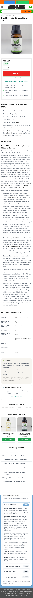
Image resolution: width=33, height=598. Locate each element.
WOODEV (14, 593)
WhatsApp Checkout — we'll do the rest (16, 81)
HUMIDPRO (6, 590)
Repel (29, 338)
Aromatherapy (18, 338)
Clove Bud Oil (27, 185)
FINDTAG (27, 593)
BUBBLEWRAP (26, 590)
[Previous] (1, 430)
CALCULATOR (19, 592)
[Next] (32, 430)
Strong (17, 122)
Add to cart (16, 73)
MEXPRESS (24, 595)
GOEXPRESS (10, 592)
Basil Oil (5, 131)
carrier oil (12, 197)
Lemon (5, 135)
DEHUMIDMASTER (15, 590)
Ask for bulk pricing (16, 396)
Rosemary (17, 135)
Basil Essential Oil (20, 170)
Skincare (17, 340)
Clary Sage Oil (8, 185)
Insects (25, 338)
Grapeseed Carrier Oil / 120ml (8, 434)
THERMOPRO (28, 592)
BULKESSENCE (15, 595)
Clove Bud (10, 133)
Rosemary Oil (20, 187)
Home (3, 15)
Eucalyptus (21, 133)
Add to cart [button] (8, 439)
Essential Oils (10, 15)
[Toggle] (3, 452)
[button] (2, 7)
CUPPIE (3, 592)
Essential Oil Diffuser (13, 246)
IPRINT (8, 595)
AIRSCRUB (21, 593)
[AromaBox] (16, 7)
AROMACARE (6, 593)
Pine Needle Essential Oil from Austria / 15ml (25, 434)
